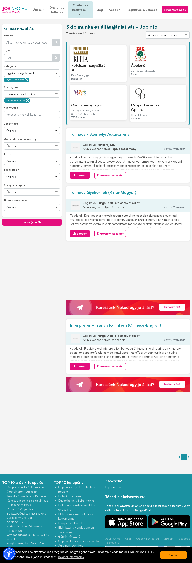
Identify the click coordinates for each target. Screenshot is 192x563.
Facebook (184, 538)
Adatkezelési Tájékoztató (113, 540)
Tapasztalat (11, 169)
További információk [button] (71, 557)
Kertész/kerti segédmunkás (25, 528)
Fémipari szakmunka (71, 523)
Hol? (7, 50)
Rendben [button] (173, 554)
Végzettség (11, 123)
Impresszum (113, 487)
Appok (113, 10)
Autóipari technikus (70, 545)
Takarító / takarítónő (27, 496)
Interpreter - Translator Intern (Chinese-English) (115, 325)
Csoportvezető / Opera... (145, 107)
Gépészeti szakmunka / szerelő (78, 541)
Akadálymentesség (147, 538)
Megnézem (80, 175)
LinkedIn (168, 538)
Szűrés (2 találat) (32, 222)
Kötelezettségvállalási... (88, 67)
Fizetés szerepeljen (16, 200)
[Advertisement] (32, 252)
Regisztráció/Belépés (141, 10)
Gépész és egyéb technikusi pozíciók (76, 489)
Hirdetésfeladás (175, 10)
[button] (9, 553)
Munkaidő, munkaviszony (20, 139)
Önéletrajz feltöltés (57, 10)
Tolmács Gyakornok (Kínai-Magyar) (103, 192)
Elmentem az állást (110, 175)
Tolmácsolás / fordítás (15, 100)
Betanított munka (69, 496)
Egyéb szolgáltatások (15, 79)
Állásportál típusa (15, 185)
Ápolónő (138, 65)
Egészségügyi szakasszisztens (27, 515)
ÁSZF (128, 538)
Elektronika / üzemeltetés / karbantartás (75, 516)
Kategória (10, 66)
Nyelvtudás (11, 107)
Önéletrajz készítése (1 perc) (80, 9)
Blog (99, 10)
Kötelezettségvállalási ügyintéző (27, 502)
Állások (38, 10)
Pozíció (8, 154)
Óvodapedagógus (86, 105)
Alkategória (11, 87)
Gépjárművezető (69, 536)
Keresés (9, 35)
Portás (20, 509)
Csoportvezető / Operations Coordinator (25, 489)
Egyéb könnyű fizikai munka (76, 500)
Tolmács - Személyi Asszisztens (100, 134)
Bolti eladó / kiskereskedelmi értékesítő (76, 507)
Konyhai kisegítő (26, 543)
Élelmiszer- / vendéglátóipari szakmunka (76, 530)
